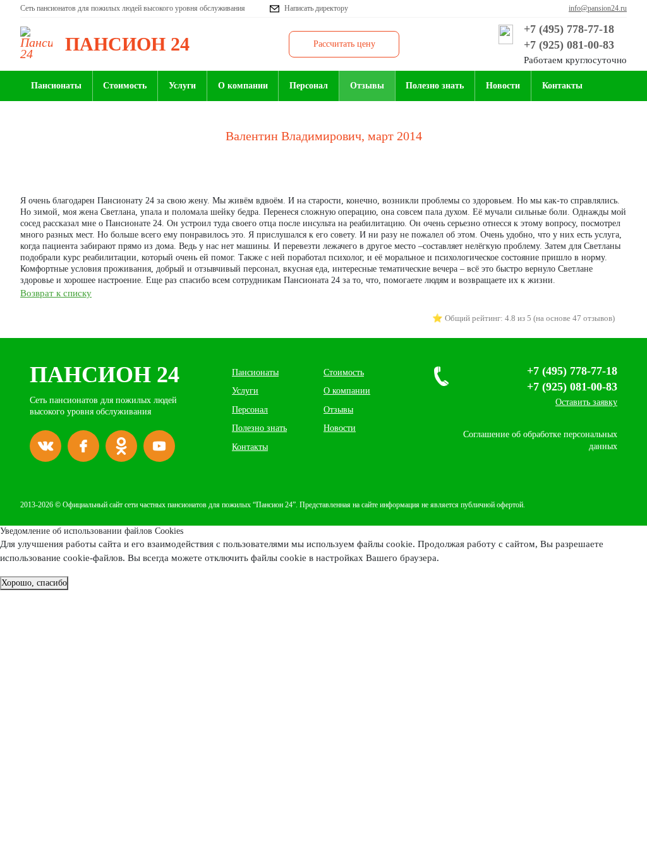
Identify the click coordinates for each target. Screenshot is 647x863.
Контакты (562, 85)
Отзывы (367, 85)
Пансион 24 (104, 374)
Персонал (308, 85)
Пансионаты (56, 85)
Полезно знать (435, 85)
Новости (503, 85)
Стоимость (125, 85)
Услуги (182, 85)
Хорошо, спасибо (34, 583)
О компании (243, 85)
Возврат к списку (56, 293)
